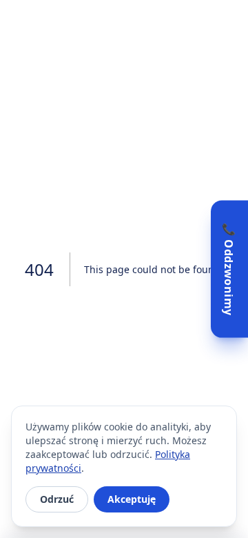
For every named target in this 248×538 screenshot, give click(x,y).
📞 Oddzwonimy (228, 269)
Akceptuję (131, 499)
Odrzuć (57, 499)
